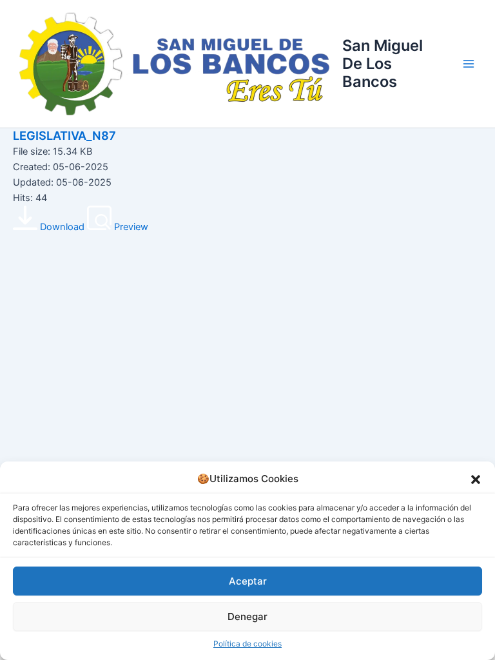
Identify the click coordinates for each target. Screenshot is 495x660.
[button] (475, 479)
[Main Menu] (468, 63)
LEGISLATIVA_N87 (64, 135)
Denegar (247, 616)
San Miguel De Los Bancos (382, 64)
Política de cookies (247, 643)
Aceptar (248, 581)
